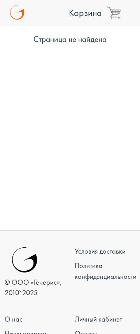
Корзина (85, 13)
